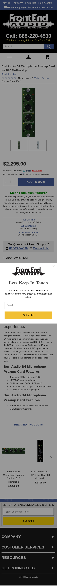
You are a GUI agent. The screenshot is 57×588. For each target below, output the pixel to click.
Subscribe (28, 315)
